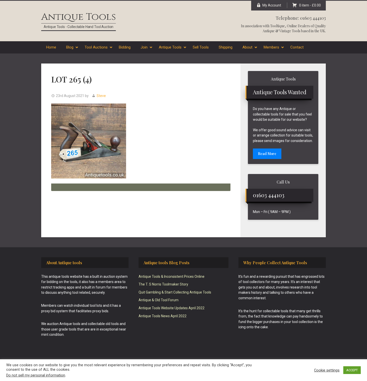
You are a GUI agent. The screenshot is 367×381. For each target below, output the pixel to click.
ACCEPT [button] (352, 370)
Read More (267, 153)
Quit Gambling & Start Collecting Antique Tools (175, 292)
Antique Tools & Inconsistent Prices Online (171, 276)
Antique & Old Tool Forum (159, 300)
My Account (271, 5)
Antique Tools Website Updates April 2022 (171, 308)
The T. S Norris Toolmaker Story (163, 284)
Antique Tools (78, 16)
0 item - (310, 5)
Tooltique (277, 26)
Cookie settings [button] (327, 370)
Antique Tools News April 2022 (162, 316)
